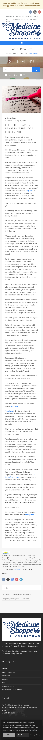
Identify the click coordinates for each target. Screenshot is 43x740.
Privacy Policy (35, 735)
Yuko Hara (9, 411)
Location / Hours (19, 19)
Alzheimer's (7, 594)
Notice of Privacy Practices (12, 690)
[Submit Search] (36, 69)
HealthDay (17, 569)
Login (8, 22)
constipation (29, 515)
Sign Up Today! (32, 19)
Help (17, 16)
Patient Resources (20, 53)
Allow (9, 735)
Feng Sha (29, 190)
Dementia (25, 599)
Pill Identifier (27, 16)
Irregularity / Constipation (11, 599)
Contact (5, 679)
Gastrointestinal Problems (22, 594)
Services (5, 669)
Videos (26, 75)
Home (8, 53)
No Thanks (22, 735)
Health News (13, 75)
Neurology (14, 406)
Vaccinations (6, 676)
